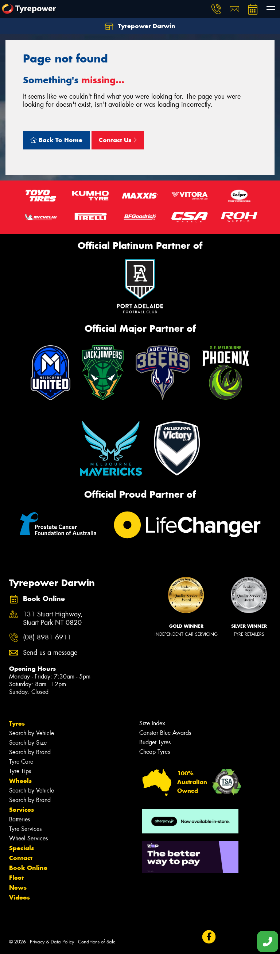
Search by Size (28, 742)
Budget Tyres (155, 742)
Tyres (17, 723)
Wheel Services (28, 838)
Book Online (28, 868)
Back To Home (59, 140)
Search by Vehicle (31, 733)
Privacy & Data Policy (52, 942)
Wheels (20, 781)
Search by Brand (30, 752)
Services (21, 810)
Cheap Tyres (154, 752)
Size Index (152, 723)
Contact (20, 858)
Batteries (19, 819)
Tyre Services (25, 829)
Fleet (16, 878)
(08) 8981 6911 (47, 637)
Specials (21, 848)
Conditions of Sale (97, 942)
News (18, 887)
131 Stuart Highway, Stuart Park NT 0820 (53, 618)
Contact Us (116, 140)
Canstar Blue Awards (165, 733)
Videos (19, 897)
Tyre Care (21, 761)
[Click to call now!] (216, 9)
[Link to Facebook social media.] (208, 936)
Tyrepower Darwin (145, 26)
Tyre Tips (20, 771)
